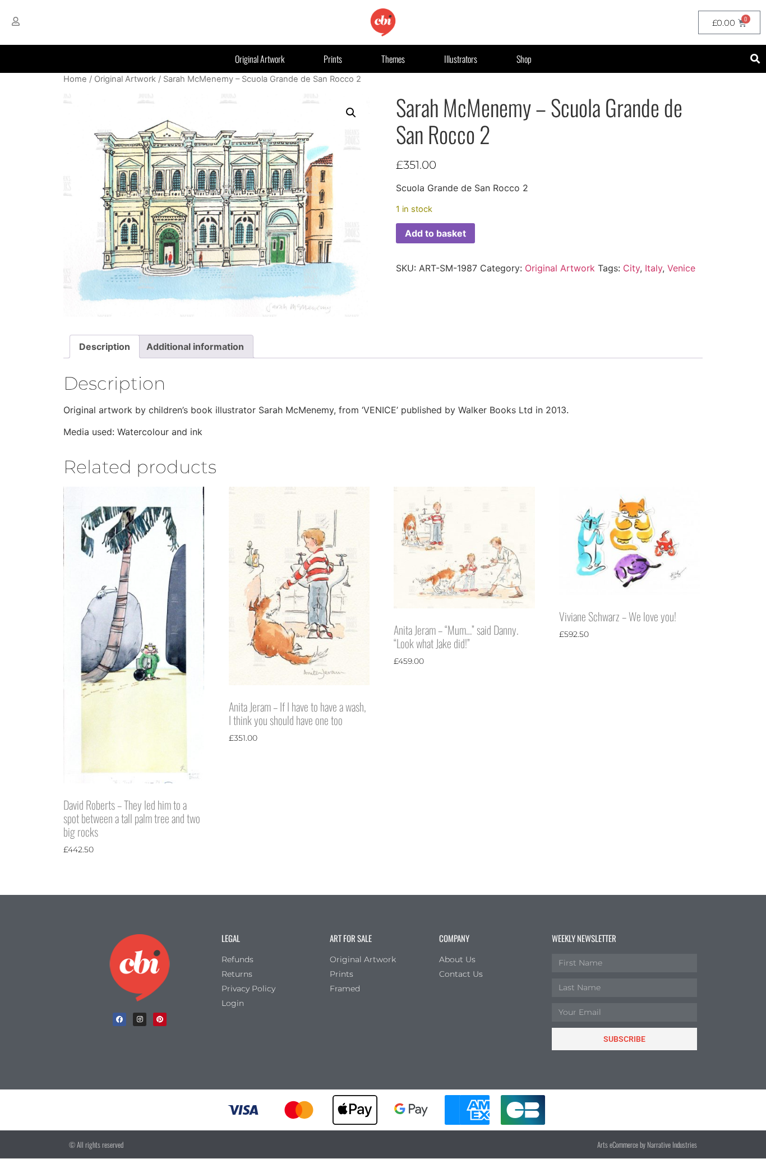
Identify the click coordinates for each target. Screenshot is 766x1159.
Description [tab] (104, 346)
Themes (393, 59)
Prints (333, 59)
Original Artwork (259, 59)
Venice (681, 268)
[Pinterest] (160, 1019)
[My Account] (15, 21)
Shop (524, 59)
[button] (755, 59)
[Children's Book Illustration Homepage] (139, 967)
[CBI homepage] (383, 22)
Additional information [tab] (195, 346)
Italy (653, 268)
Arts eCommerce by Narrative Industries (647, 1144)
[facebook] (119, 1019)
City (631, 268)
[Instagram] (139, 1019)
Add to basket (435, 233)
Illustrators (460, 59)
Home (75, 79)
